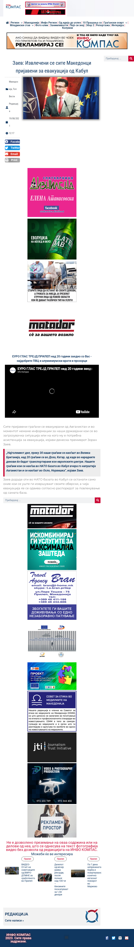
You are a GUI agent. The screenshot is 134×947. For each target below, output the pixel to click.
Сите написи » (14, 920)
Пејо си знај (77, 25)
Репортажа (103, 25)
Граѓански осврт (114, 22)
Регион (15, 22)
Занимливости (59, 25)
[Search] (97, 500)
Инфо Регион (49, 22)
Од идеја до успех (70, 22)
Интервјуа (118, 25)
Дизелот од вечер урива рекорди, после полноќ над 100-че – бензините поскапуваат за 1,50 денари (56, 879)
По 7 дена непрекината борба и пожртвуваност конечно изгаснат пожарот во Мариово (90, 875)
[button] (12, 142)
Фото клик (41, 25)
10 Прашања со (92, 22)
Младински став (20, 25)
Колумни (67, 28)
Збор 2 (90, 25)
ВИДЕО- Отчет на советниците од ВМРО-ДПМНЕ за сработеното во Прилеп (23, 872)
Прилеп (22, 859)
